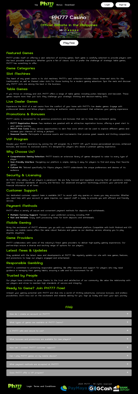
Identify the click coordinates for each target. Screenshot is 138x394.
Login (107, 4)
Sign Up (123, 4)
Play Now (69, 43)
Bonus (59, 5)
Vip (36, 5)
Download (69, 5)
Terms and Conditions (45, 386)
